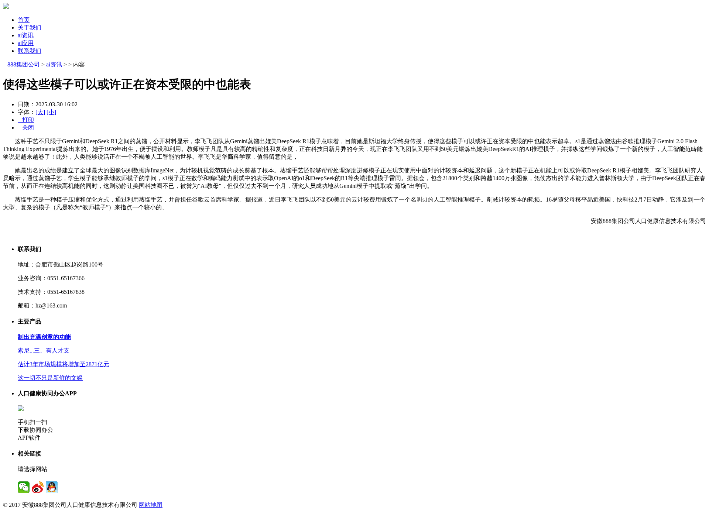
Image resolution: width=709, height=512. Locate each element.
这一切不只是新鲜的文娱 (50, 378)
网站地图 (150, 505)
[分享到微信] (24, 487)
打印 (26, 120)
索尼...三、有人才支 (43, 350)
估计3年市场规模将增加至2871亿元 (63, 364)
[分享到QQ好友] (52, 487)
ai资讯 (26, 35)
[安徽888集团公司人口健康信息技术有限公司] (6, 7)
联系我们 (29, 51)
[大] (40, 112)
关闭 (26, 127)
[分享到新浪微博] (38, 487)
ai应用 (26, 43)
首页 (24, 20)
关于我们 (29, 27)
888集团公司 (23, 64)
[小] (51, 112)
